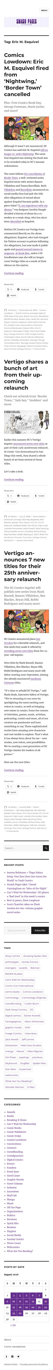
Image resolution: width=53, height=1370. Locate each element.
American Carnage (12, 519)
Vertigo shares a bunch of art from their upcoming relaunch (26, 374)
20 (32, 1307)
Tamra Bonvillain (12, 343)
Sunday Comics (15, 1239)
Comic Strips (14, 1135)
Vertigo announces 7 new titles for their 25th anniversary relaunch (24, 566)
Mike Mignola (34, 1051)
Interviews (13, 1191)
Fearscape (17, 331)
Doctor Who (28, 328)
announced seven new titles (29, 443)
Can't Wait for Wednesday (20, 980)
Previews (12, 1219)
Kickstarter (11, 1045)
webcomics (11, 1075)
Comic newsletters (14, 1346)
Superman (25, 1069)
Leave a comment (24, 540)
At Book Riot (22, 253)
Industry (12, 1187)
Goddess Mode (19, 525)
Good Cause (13, 1175)
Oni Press (10, 1057)
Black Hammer (31, 316)
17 (14, 1307)
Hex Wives (32, 525)
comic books (32, 813)
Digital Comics (15, 1159)
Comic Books (39, 516)
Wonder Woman (14, 1087)
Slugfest (25, 1063)
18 (20, 1307)
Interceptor (9, 337)
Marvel (31, 337)
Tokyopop (21, 346)
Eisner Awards (32, 1015)
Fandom (11, 1167)
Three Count (14, 1243)
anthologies (12, 962)
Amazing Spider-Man (35, 956)
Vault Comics (10, 349)
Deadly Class (14, 325)
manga (9, 1051)
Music (10, 1203)
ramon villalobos (11, 340)
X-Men (31, 1087)
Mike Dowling (42, 528)
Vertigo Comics (24, 349)
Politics (11, 1215)
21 (39, 1307)
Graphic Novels (15, 1179)
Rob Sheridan (10, 534)
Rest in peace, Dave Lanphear (23, 900)
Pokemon (39, 337)
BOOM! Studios (11, 319)
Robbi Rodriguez (25, 534)
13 (33, 1301)
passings (24, 1057)
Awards (11, 1112)
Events (11, 1163)
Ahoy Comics (12, 956)
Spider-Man (39, 1063)
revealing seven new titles (18, 650)
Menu (44, 10)
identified (15, 221)
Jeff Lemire (28, 1039)
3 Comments (39, 349)
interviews (31, 1033)
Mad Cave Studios (31, 1045)
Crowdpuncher (15, 1155)
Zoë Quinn (9, 540)
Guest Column (15, 1183)
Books (10, 1116)
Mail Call (12, 1195)
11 (20, 1301)
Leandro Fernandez (13, 528)
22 (45, 1307)
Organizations (15, 1211)
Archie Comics (22, 313)
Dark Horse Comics (36, 322)
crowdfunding (13, 1003)
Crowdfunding (15, 1151)
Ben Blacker (40, 810)
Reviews (11, 1227)
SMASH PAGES (11, 1364)
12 (26, 1301)
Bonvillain (26, 189)
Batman (35, 968)
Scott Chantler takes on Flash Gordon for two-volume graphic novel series (25, 908)
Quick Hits (13, 1223)
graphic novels (13, 1027)
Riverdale (24, 340)
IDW (27, 334)
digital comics (13, 1015)
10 (13, 1301)
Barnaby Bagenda (30, 519)
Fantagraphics (13, 1021)
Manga (11, 1199)
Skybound (11, 1063)
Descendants (26, 325)
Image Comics (36, 334)
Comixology (12, 997)
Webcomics (13, 1247)
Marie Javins (21, 337)
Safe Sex (33, 825)
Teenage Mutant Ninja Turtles (34, 343)
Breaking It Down (17, 1120)
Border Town (25, 319)
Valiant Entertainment (37, 346)
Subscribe (40, 930)
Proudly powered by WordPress (34, 1364)
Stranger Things (37, 340)
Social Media (14, 1235)
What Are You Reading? (18, 1081)
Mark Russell (29, 528)
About (7, 1339)
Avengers (34, 313)
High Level (43, 525)
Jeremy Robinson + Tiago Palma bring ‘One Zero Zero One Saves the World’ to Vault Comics (27, 876)
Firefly (26, 331)
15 (46, 1301)
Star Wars (10, 1069)
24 (13, 1313)
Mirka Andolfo (10, 531)
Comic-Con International (19, 985)
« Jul (13, 1325)
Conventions (14, 1143)
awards (23, 968)
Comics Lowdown (19, 322)
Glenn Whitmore (34, 1021)
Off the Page (14, 1207)
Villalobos (9, 189)
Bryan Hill (29, 522)
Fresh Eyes (13, 1171)
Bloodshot (43, 316)
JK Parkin (12, 310)
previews (37, 1057)
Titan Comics (10, 346)
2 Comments (12, 831)
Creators (11, 1147)
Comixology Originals (34, 997)
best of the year (16, 316)
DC (5, 325)
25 (20, 1313)
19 (26, 1307)
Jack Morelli (11, 1039)
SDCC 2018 (39, 534)
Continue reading (14, 273)
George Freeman (16, 334)
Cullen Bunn (32, 1003)
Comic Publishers (16, 1131)
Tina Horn (27, 537)
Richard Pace (40, 531)
